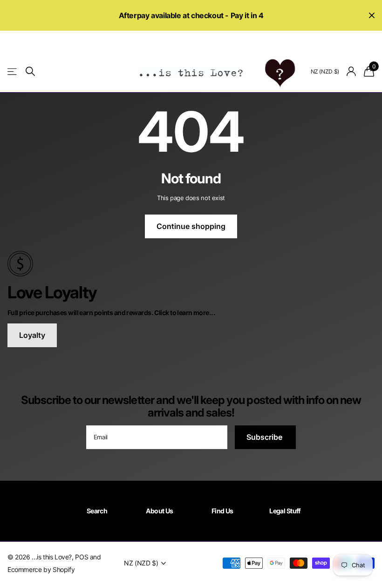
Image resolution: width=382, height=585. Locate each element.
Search (97, 511)
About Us (159, 511)
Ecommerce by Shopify (41, 569)
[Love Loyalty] (191, 263)
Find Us (222, 511)
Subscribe (265, 437)
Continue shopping (191, 226)
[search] (30, 71)
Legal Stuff (285, 511)
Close (372, 15)
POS (81, 557)
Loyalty (32, 335)
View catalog (12, 71)
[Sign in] (351, 71)
